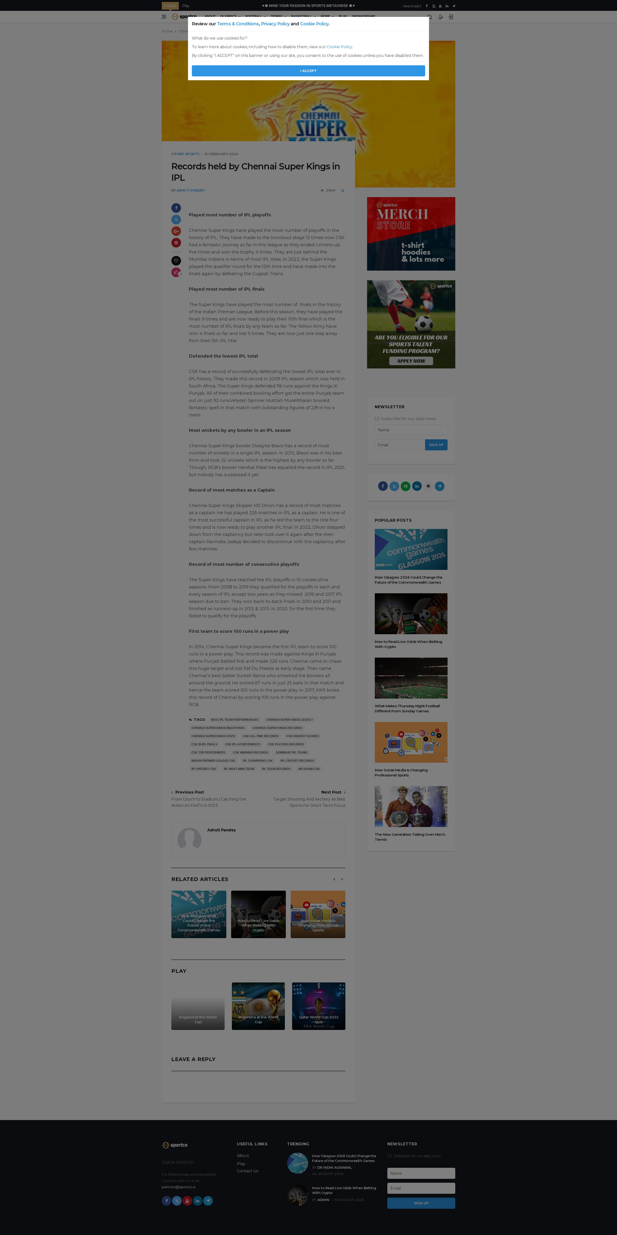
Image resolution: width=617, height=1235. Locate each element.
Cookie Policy (314, 24)
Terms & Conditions (238, 24)
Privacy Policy (275, 24)
